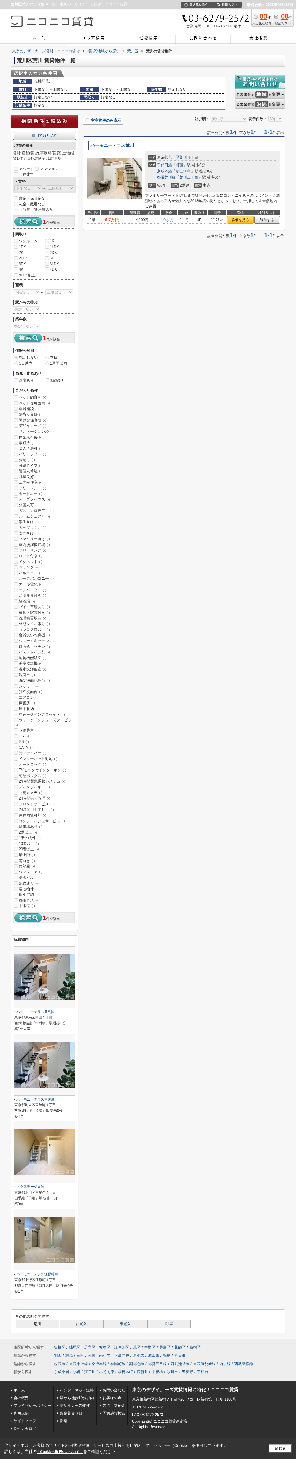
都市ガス (29, 900)
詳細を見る (240, 220)
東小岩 (138, 1355)
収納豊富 (29, 730)
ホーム (19, 1390)
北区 (136, 1347)
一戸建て (26, 174)
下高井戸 (121, 1355)
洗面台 (27, 675)
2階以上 (28, 832)
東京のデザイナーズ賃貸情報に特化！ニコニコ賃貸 (185, 1389)
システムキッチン (36, 641)
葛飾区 (180, 1347)
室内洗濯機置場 (34, 544)
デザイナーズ (32, 425)
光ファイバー (32, 753)
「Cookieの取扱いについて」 (60, 1452)
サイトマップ (25, 1421)
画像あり (26, 380)
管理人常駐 (30, 471)
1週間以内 (58, 363)
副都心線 (136, 1364)
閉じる (280, 1448)
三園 (80, 1355)
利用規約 (21, 1413)
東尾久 (125, 1324)
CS (24, 736)
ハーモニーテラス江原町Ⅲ (37, 1274)
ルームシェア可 (34, 516)
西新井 (142, 1372)
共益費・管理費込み (36, 209)
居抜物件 (29, 889)
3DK (22, 264)
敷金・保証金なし (34, 198)
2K (21, 252)
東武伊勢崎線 (204, 1364)
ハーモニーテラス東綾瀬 (35, 1099)
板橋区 (59, 1347)
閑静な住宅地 (32, 420)
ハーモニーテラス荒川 (112, 145)
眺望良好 (29, 477)
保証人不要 (30, 437)
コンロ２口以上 (34, 629)
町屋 (179, 165)
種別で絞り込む (45, 135)
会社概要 (21, 1398)
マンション (49, 169)
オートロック (32, 764)
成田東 (153, 1355)
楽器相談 (29, 409)
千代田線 (164, 165)
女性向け (29, 533)
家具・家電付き (34, 612)
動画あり (57, 380)
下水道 (27, 906)
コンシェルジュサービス (42, 821)
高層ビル (29, 877)
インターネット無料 (77, 1390)
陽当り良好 (30, 414)
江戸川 (89, 1372)
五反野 (187, 1372)
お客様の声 (112, 1398)
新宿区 (195, 1347)
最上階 (27, 855)
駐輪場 (27, 601)
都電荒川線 (166, 177)
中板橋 (157, 1372)
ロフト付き (30, 556)
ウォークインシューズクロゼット (44, 722)
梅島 (167, 1355)
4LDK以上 (27, 275)
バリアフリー (32, 454)
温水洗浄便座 (32, 669)
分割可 (27, 460)
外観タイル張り (34, 624)
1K (52, 241)
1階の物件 (30, 838)
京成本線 (164, 171)
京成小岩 (61, 1372)
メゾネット (30, 562)
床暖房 (27, 703)
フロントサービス (36, 804)
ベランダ (29, 567)
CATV (26, 747)
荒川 (183, 157)
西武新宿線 (243, 1364)
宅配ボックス (32, 776)
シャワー (29, 686)
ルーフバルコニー (36, 578)
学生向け (29, 522)
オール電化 (30, 584)
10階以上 (29, 843)
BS (24, 741)
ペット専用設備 (34, 403)
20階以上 (29, 849)
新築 (63, 1421)
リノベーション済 (36, 431)
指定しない (28, 357)
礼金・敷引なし (32, 204)
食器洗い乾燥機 (34, 635)
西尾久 (81, 1324)
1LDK (54, 247)
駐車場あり (30, 826)
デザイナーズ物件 (75, 1405)
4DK (53, 269)
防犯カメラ (30, 793)
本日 (54, 357)
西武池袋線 (180, 1364)
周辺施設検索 (114, 1413)
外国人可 (29, 505)
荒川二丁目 (189, 177)
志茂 (69, 1355)
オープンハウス (34, 499)
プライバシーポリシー (32, 1405)
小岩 (76, 1372)
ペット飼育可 (32, 397)
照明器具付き (32, 595)
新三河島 (183, 171)
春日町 (180, 1355)
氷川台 (172, 1372)
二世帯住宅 (30, 482)
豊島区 (165, 1347)
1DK (22, 247)
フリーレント (32, 488)
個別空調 (29, 894)
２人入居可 (30, 448)
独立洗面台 (30, 691)
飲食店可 (29, 883)
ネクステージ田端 (30, 1187)
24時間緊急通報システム (42, 781)
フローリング (32, 550)
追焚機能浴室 (32, 658)
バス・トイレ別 (34, 652)
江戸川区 (121, 1347)
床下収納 (29, 709)
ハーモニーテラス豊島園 (35, 1012)
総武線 (59, 1364)
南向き (27, 860)
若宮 (91, 1355)
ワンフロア (30, 872)
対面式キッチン (34, 646)
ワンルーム (28, 241)
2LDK (23, 258)
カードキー (30, 494)
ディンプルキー (34, 787)
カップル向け (32, 527)
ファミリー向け (34, 539)
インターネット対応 (38, 759)
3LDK (54, 264)
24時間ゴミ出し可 (36, 809)
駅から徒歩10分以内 (77, 1398)
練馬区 (74, 1347)
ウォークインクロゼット (42, 714)
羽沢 (58, 1355)
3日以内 (25, 363)
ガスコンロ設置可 (36, 510)
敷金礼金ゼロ (71, 1413)
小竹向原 (106, 1372)
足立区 (89, 1347)
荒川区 (174, 157)
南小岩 (104, 1355)
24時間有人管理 (34, 798)
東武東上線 (78, 1364)
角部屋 (27, 866)
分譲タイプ (30, 465)
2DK (53, 252)
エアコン (29, 697)
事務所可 (29, 443)
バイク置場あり (34, 607)
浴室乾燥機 (30, 663)
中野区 (150, 1347)
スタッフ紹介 (114, 1405)
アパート (26, 169)
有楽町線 (117, 1364)
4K (21, 269)
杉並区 (104, 1347)
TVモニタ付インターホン (42, 770)
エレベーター (32, 590)
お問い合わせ (114, 1390)
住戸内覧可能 (32, 815)
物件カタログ (25, 1428)
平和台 (202, 1372)
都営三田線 (157, 1364)
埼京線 (225, 1364)
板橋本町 (125, 1372)
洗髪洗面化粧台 (34, 680)
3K (52, 258)
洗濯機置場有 (32, 618)
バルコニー (30, 573)
